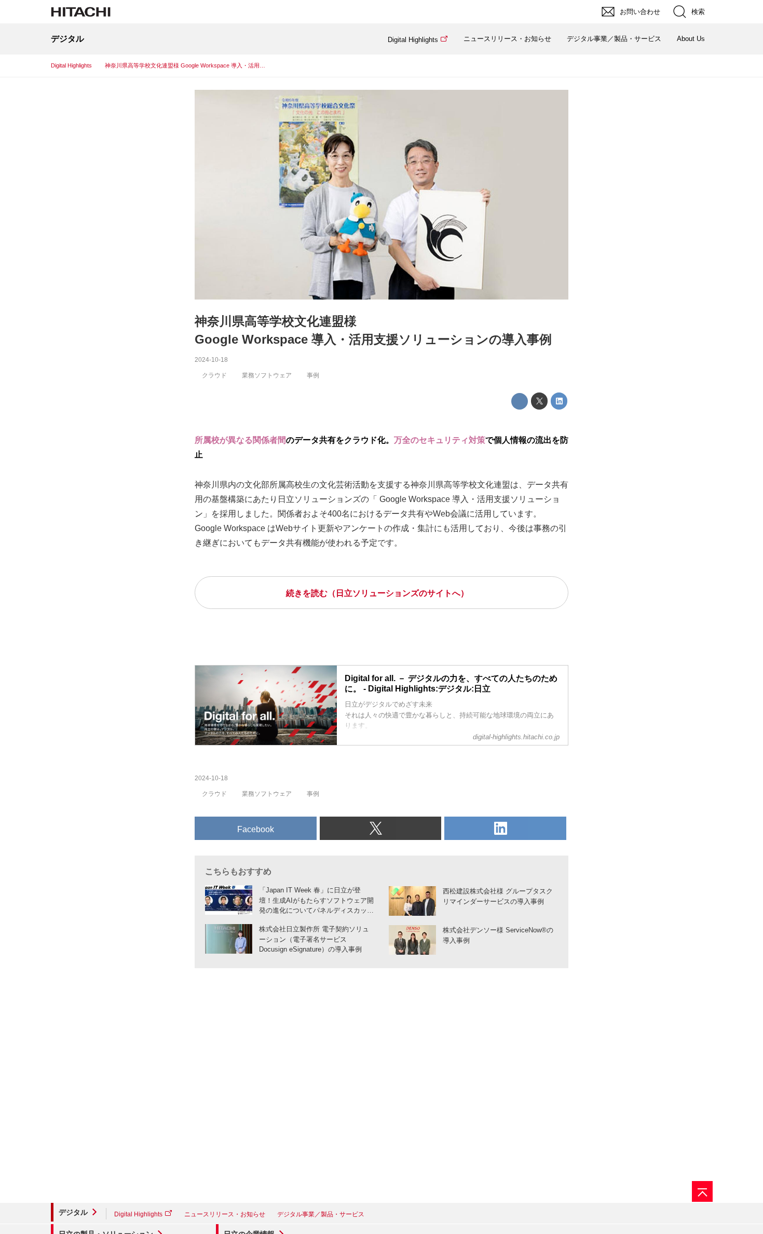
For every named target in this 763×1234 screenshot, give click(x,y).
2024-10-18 (211, 359)
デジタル (73, 1212)
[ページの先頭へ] (702, 1191)
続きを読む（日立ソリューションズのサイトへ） (377, 593)
